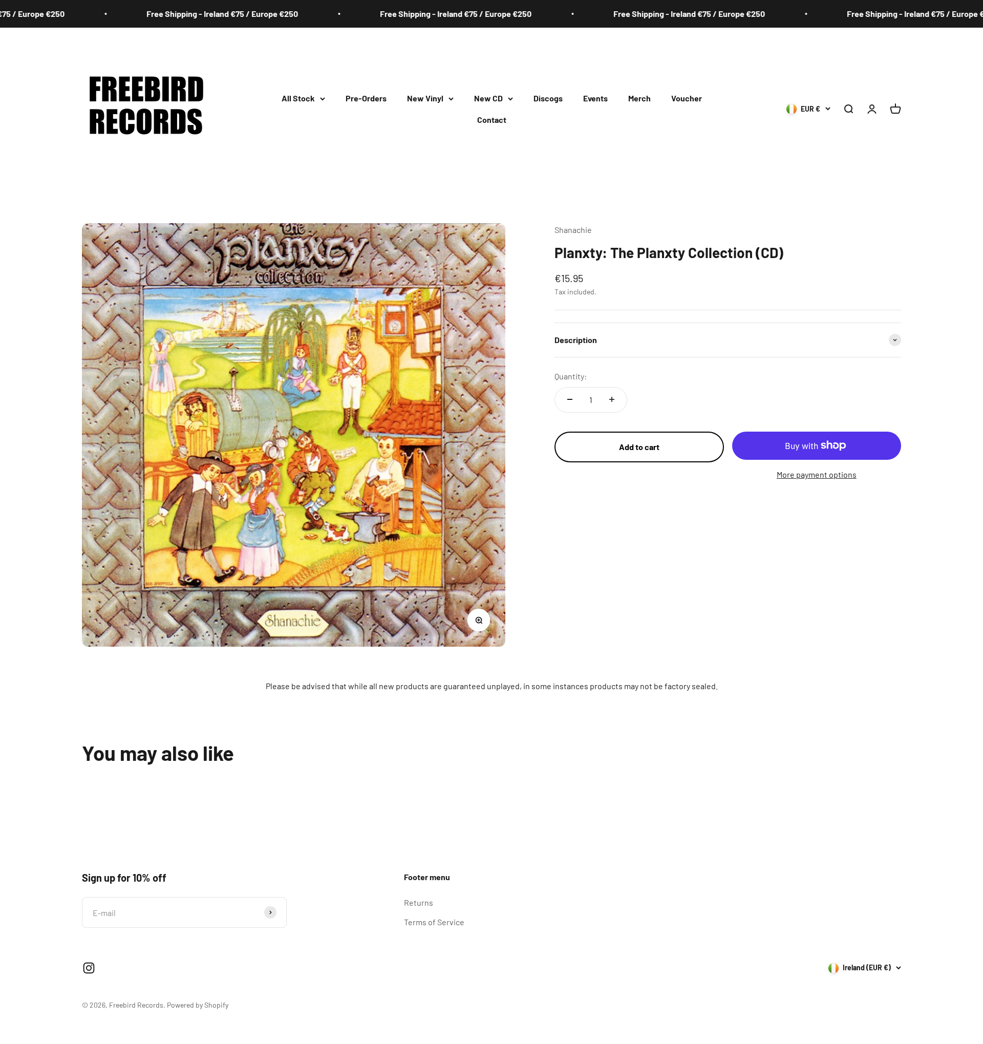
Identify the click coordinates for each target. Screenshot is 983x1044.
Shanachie (573, 230)
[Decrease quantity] (570, 399)
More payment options (817, 474)
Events (595, 98)
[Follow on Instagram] (89, 968)
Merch (639, 98)
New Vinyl (425, 98)
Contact (491, 119)
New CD (488, 98)
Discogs (548, 98)
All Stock (298, 98)
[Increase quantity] (612, 399)
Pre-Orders (366, 98)
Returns (418, 902)
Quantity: (570, 376)
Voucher (686, 98)
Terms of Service (434, 922)
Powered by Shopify (197, 1004)
